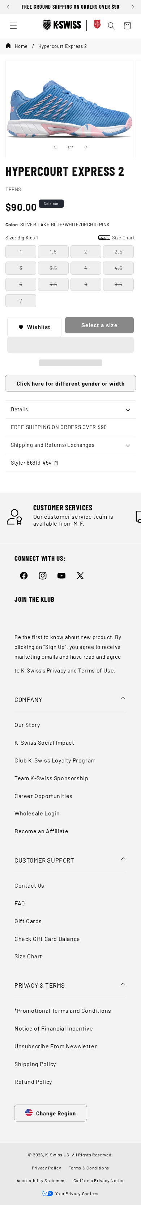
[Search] (111, 26)
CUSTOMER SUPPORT (44, 860)
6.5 (118, 284)
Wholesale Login (37, 813)
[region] (70, 7)
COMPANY (28, 699)
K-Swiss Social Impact (44, 742)
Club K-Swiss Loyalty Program (55, 760)
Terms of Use (96, 670)
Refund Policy (33, 1081)
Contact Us (29, 885)
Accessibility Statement (41, 1180)
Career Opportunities (43, 795)
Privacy (56, 670)
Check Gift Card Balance (47, 938)
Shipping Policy (35, 1063)
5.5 (53, 284)
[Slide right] (86, 147)
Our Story (27, 724)
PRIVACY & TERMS (39, 985)
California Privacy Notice (99, 1180)
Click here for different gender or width (71, 383)
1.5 (53, 251)
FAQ (19, 903)
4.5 (119, 268)
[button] (70, 345)
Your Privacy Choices (75, 1193)
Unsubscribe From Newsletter (55, 1045)
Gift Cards (28, 920)
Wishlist (38, 327)
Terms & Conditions (89, 1167)
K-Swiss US (57, 1154)
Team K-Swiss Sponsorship (51, 777)
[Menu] (13, 26)
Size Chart (28, 956)
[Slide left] (55, 147)
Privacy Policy (46, 1167)
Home (21, 46)
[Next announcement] (133, 7)
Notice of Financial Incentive (53, 1028)
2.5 (119, 251)
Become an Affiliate (41, 830)
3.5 (53, 268)
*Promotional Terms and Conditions (62, 1010)
